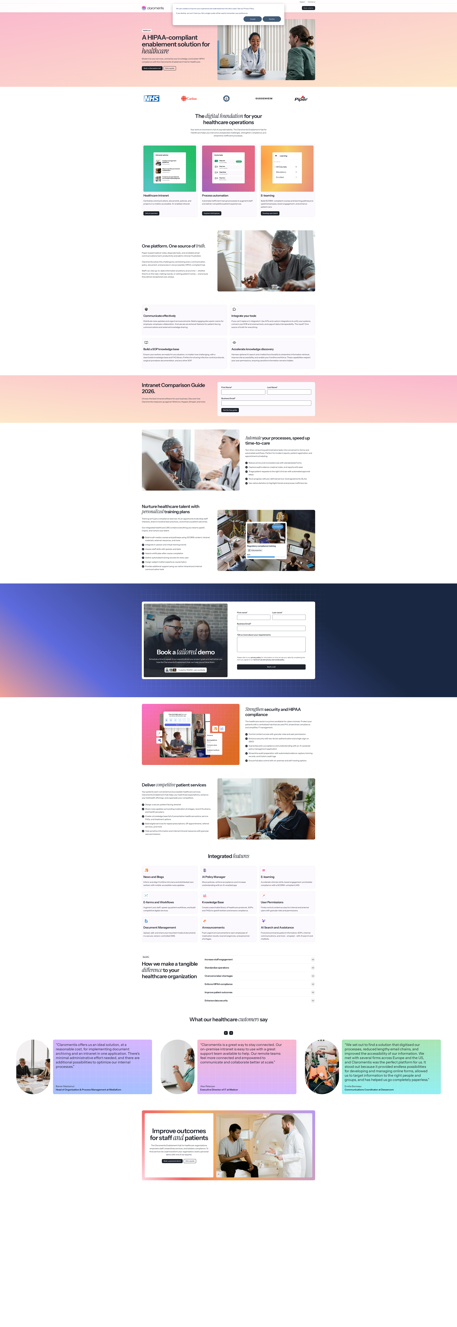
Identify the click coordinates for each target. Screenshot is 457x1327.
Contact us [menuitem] (311, 2)
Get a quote (169, 68)
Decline (272, 19)
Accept (252, 19)
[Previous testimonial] (226, 1033)
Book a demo (308, 8)
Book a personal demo (172, 1161)
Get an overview (151, 213)
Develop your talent (270, 213)
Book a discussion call (152, 68)
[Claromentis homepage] (153, 8)
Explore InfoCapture (212, 213)
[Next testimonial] (231, 1033)
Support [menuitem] (302, 2)
